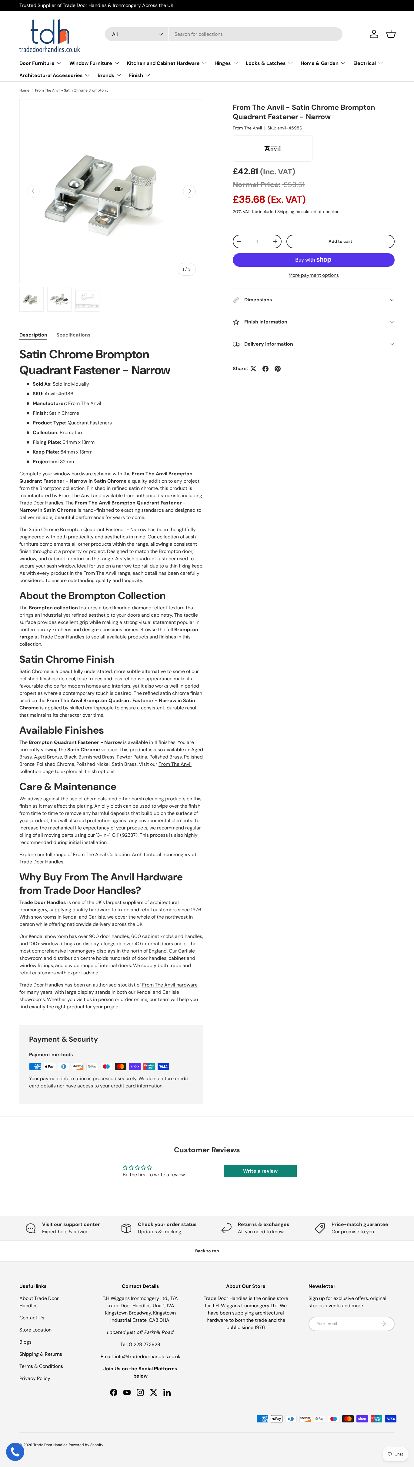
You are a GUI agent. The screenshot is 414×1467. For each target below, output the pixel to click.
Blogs (25, 1342)
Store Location (35, 1330)
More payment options (314, 275)
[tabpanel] (111, 678)
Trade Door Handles (50, 1444)
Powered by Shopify (86, 1444)
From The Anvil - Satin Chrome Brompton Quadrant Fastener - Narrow (71, 90)
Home (24, 90)
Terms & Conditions (41, 1366)
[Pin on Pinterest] (278, 369)
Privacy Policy (34, 1378)
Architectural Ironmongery (161, 854)
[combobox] (223, 34)
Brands (106, 75)
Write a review (260, 1171)
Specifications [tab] (73, 335)
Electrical (364, 63)
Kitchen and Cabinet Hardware (163, 63)
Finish (136, 75)
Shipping (285, 211)
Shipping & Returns (40, 1354)
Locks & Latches (266, 63)
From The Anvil (247, 128)
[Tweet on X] (253, 369)
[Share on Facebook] (265, 369)
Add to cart (340, 241)
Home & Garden (320, 63)
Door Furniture (37, 63)
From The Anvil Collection (101, 854)
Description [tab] (33, 335)
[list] (111, 191)
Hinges (223, 63)
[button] (391, 34)
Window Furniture (90, 63)
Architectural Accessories (51, 75)
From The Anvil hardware (170, 985)
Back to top (207, 1251)
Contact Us (31, 1318)
